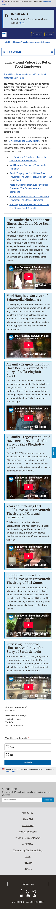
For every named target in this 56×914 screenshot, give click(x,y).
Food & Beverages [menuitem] (13, 719)
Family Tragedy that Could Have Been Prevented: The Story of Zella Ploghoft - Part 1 (30, 177)
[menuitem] (28, 709)
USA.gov (28, 869)
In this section (12, 52)
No (11, 754)
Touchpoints (10, 771)
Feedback (54, 452)
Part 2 (18, 180)
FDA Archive (28, 813)
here (22, 23)
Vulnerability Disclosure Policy (28, 850)
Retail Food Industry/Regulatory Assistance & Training (27, 42)
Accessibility (28, 825)
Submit (28, 762)
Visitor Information (28, 832)
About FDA (28, 819)
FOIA (28, 856)
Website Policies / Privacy (27, 838)
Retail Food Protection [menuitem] (15, 725)
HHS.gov (28, 863)
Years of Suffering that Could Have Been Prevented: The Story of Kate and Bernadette (28, 188)
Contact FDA (28, 884)
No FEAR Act (28, 844)
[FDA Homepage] (4, 34)
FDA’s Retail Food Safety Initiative (24, 141)
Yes (12, 746)
